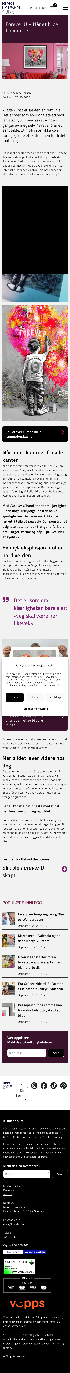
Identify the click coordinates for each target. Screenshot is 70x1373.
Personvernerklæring (35, 708)
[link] (42, 7)
